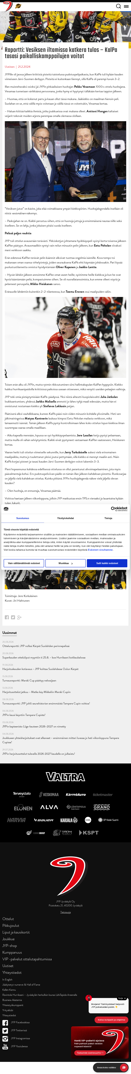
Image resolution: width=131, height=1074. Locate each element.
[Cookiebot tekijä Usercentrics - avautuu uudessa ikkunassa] (113, 509)
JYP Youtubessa (19, 1046)
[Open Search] (118, 7)
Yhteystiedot (12, 972)
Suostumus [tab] (22, 518)
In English (7, 980)
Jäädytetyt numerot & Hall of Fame (21, 985)
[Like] (7, 618)
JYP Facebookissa (20, 1022)
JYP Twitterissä (18, 1030)
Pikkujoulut (10, 925)
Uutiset (7, 965)
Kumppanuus (12, 952)
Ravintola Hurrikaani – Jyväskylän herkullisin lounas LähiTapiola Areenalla (39, 995)
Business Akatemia (12, 1000)
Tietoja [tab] (108, 518)
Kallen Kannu (9, 990)
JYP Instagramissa (20, 1038)
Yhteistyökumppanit (12, 1005)
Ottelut (8, 919)
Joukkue (8, 939)
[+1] (19, 618)
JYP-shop (9, 945)
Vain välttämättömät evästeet (24, 563)
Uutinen (10, 66)
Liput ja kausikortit (16, 932)
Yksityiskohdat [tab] (65, 518)
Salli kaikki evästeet (107, 563)
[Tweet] (13, 618)
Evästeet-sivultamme (100, 549)
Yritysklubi (7, 1010)
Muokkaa (64, 563)
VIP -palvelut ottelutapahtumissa (27, 959)
